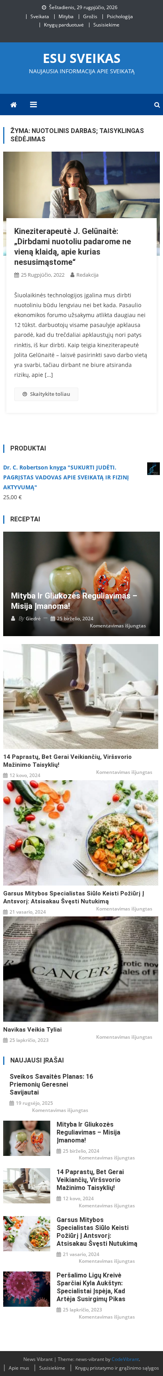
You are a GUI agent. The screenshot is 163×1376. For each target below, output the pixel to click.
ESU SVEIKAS (82, 58)
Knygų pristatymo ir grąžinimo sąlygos (117, 1368)
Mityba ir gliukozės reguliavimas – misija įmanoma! (74, 601)
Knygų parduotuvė (64, 24)
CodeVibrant (125, 1359)
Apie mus (19, 1368)
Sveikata (39, 16)
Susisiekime (106, 24)
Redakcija (87, 274)
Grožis (90, 16)
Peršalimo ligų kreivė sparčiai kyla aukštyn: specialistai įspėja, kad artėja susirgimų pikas (91, 1287)
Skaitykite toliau (50, 393)
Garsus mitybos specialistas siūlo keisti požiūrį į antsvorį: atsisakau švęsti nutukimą (73, 897)
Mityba (66, 16)
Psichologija (120, 16)
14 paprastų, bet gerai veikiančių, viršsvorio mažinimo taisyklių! (67, 760)
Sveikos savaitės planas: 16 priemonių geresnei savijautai (51, 1084)
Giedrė (33, 618)
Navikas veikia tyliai (32, 1029)
